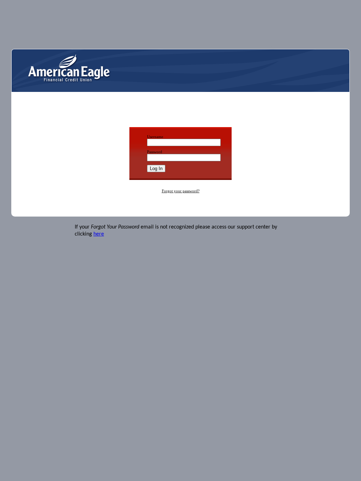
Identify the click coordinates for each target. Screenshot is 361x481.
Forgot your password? (181, 191)
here (98, 234)
